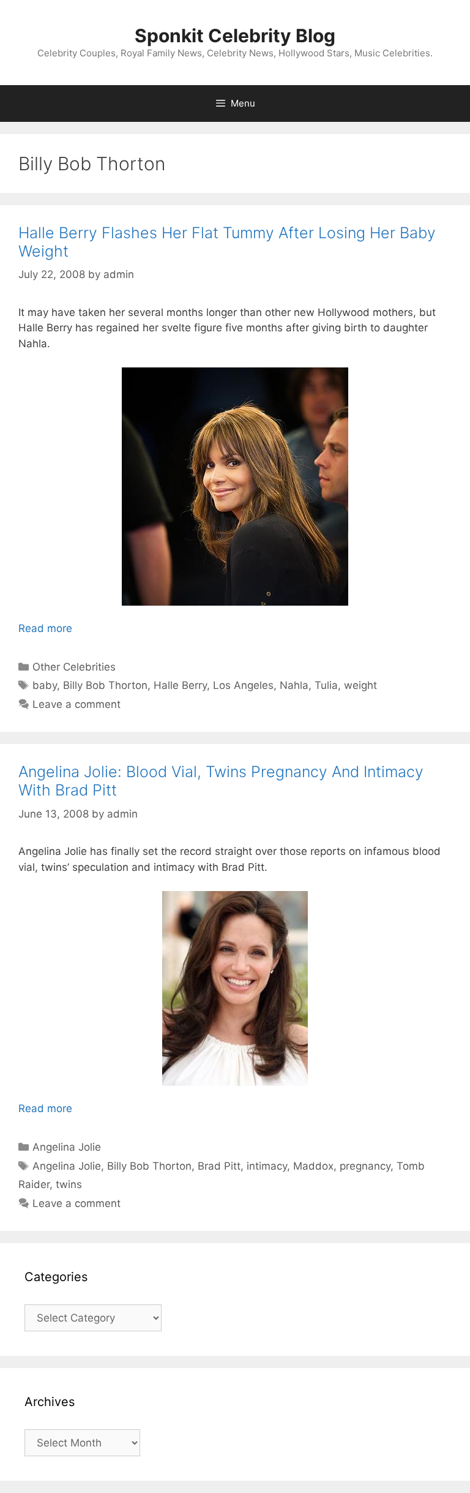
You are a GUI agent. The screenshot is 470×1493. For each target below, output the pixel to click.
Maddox (313, 1166)
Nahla (294, 685)
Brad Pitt (219, 1166)
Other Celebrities (74, 667)
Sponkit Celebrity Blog (235, 35)
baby (44, 685)
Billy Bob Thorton (105, 685)
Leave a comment (76, 704)
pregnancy (365, 1166)
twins (69, 1184)
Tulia (326, 685)
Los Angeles (243, 685)
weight (360, 685)
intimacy (267, 1166)
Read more (45, 628)
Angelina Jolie (66, 1147)
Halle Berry (180, 685)
